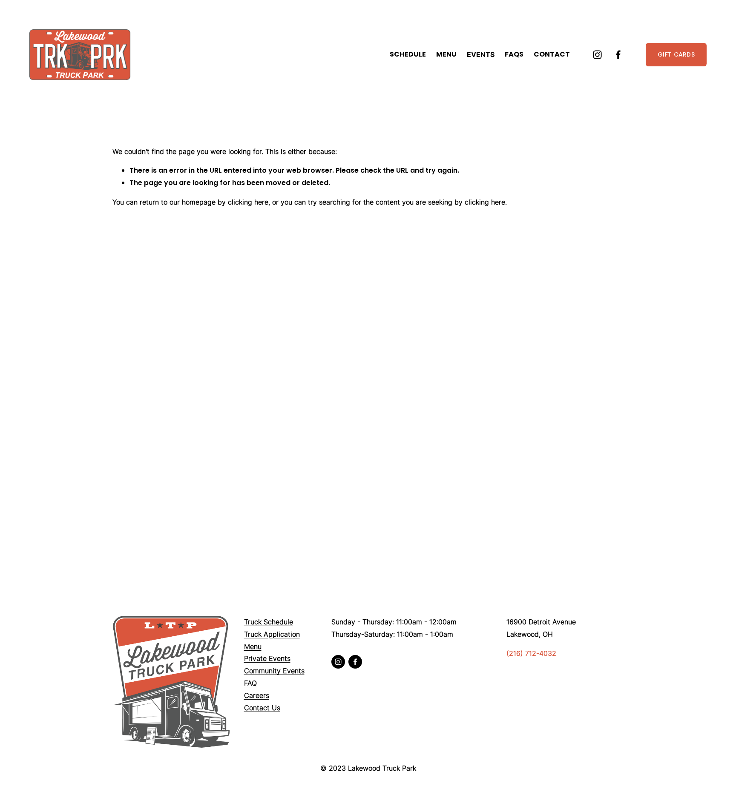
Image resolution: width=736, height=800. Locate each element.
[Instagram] (597, 54)
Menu (446, 54)
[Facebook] (618, 54)
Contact (552, 54)
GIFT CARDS (676, 54)
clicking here (248, 202)
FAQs (514, 54)
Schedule (408, 54)
